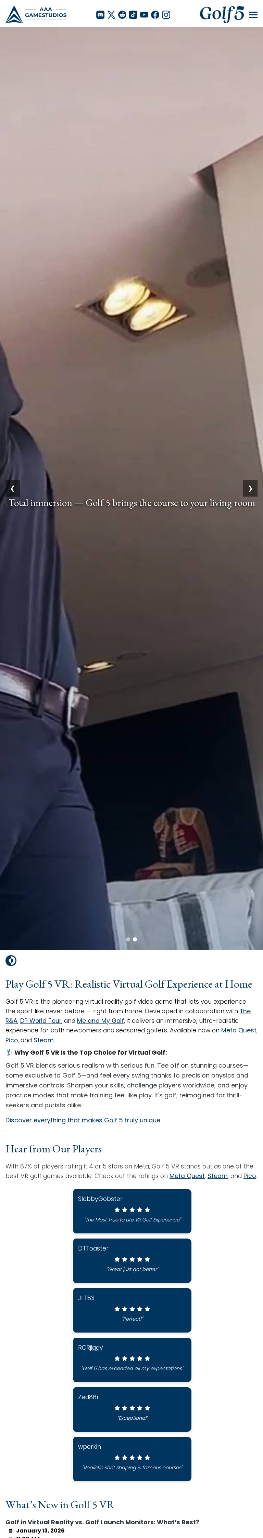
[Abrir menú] (253, 15)
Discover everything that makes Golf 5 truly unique (82, 1120)
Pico (11, 1040)
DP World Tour (40, 1021)
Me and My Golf (100, 1021)
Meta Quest (238, 1030)
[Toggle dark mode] (10, 960)
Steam (44, 1040)
